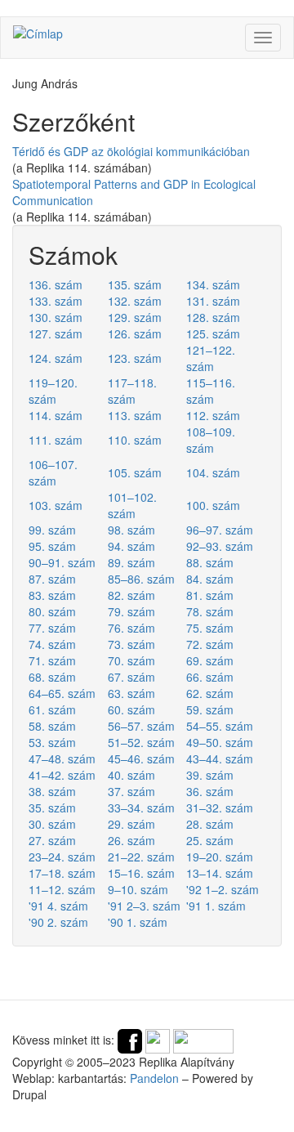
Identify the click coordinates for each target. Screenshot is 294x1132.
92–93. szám (219, 546)
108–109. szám (210, 439)
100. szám (213, 505)
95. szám (52, 546)
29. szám (131, 824)
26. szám (131, 840)
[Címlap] (38, 33)
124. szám (55, 358)
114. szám (55, 415)
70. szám (131, 660)
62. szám (210, 693)
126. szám (135, 333)
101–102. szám (132, 505)
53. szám (52, 742)
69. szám (210, 660)
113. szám (135, 415)
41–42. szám (62, 775)
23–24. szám (62, 856)
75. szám (210, 628)
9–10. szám (138, 889)
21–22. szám (141, 856)
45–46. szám (141, 758)
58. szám (52, 726)
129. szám (135, 317)
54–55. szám (219, 726)
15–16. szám (141, 873)
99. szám (52, 529)
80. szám (52, 611)
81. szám (210, 595)
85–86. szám (141, 578)
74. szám (52, 644)
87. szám (52, 578)
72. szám (210, 644)
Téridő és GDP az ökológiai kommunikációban (131, 151)
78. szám (210, 611)
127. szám (55, 333)
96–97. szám (219, 529)
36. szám (210, 791)
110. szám (135, 440)
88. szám (210, 562)
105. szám (135, 472)
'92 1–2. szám (222, 889)
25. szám (210, 840)
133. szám (55, 301)
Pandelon (154, 1078)
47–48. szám (62, 758)
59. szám (210, 709)
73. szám (131, 644)
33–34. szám (141, 807)
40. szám (131, 775)
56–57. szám (141, 726)
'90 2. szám (58, 922)
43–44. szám (219, 758)
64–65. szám (62, 693)
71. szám (52, 660)
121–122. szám (210, 358)
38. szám (52, 791)
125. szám (213, 333)
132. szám (135, 301)
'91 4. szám (58, 905)
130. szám (55, 317)
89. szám (131, 562)
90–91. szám (62, 562)
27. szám (52, 840)
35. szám (52, 807)
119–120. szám (53, 390)
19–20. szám (219, 856)
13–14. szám (219, 873)
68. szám (52, 677)
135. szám (135, 284)
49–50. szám (219, 742)
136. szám (55, 284)
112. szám (213, 415)
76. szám (131, 628)
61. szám (52, 709)
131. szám (213, 301)
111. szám (55, 440)
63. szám (131, 693)
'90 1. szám (137, 922)
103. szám (55, 505)
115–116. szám (210, 390)
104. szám (213, 472)
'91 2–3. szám (144, 905)
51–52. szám (141, 742)
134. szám (213, 284)
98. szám (131, 529)
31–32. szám (219, 807)
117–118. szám (132, 390)
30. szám (52, 824)
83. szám (52, 595)
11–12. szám (62, 889)
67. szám (131, 677)
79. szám (131, 611)
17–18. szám (62, 873)
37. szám (131, 791)
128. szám (213, 317)
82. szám (131, 595)
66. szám (210, 677)
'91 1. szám (216, 905)
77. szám (52, 628)
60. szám (131, 709)
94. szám (131, 546)
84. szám (210, 578)
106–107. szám (53, 472)
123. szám (135, 358)
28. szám (210, 824)
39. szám (210, 775)
